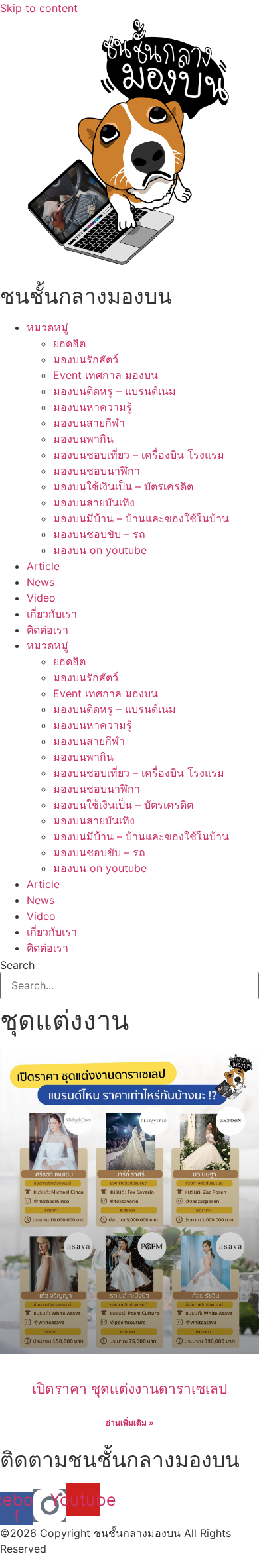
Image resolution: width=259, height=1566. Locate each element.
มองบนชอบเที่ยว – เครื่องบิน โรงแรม (138, 454)
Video (41, 597)
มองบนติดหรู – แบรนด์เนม (114, 391)
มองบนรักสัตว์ (85, 359)
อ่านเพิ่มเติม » (130, 1422)
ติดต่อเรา (47, 629)
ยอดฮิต (69, 343)
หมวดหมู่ (47, 327)
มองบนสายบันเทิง (94, 502)
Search (17, 965)
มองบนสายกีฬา (89, 422)
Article (43, 566)
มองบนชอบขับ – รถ (99, 534)
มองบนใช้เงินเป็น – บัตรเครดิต (123, 486)
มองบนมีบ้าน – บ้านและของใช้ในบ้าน (141, 518)
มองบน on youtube (100, 550)
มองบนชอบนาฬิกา (96, 470)
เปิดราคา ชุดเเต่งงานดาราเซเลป (129, 1388)
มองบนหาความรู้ (92, 407)
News (40, 581)
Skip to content (39, 8)
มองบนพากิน (83, 438)
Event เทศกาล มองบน (105, 375)
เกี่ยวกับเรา (52, 613)
